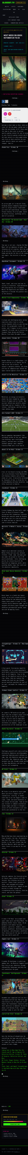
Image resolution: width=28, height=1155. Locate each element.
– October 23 (8, 896)
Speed (15, 117)
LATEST (13, 6)
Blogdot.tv (17, 1151)
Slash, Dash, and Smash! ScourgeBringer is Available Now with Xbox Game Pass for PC (14, 1068)
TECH (23, 9)
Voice (5, 117)
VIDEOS (6, 22)
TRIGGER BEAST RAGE (15, 1124)
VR (14, 12)
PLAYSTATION (7, 9)
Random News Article (17, 22)
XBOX (14, 9)
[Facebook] (3, 101)
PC (19, 9)
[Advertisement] (14, 166)
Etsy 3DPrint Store (14, 20)
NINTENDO (20, 6)
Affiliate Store (14, 17)
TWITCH (7, 6)
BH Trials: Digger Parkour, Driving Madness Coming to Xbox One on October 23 (14, 1062)
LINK (9, 1106)
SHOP (4, 15)
